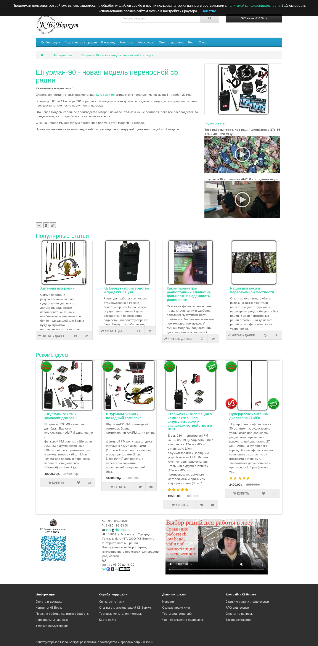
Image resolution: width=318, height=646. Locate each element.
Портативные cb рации (80, 42)
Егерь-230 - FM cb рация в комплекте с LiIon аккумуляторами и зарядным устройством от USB (191, 421)
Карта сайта (107, 619)
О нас (203, 42)
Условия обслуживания (52, 625)
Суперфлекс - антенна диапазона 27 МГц (248, 415)
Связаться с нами (111, 601)
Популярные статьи (62, 235)
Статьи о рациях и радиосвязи (247, 601)
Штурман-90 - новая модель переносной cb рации (117, 55)
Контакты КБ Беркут (50, 607)
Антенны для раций (57, 288)
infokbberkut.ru (118, 529)
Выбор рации (50, 42)
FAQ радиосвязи (237, 607)
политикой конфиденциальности (254, 5)
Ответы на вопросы (239, 613)
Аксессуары (146, 42)
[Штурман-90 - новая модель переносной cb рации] (243, 89)
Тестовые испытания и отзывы (120, 613)
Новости (168, 601)
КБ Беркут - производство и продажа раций (126, 290)
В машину (108, 42)
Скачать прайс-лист (176, 607)
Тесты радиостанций (177, 613)
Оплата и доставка (49, 601)
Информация (62, 55)
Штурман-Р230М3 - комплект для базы (60, 415)
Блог (191, 42)
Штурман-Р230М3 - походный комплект (123, 415)
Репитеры (126, 42)
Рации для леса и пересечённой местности (252, 290)
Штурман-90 (106, 94)
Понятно (208, 10)
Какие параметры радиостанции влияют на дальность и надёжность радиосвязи (189, 294)
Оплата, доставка (171, 42)
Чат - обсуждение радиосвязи (183, 619)
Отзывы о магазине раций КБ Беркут (125, 607)
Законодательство (238, 619)
